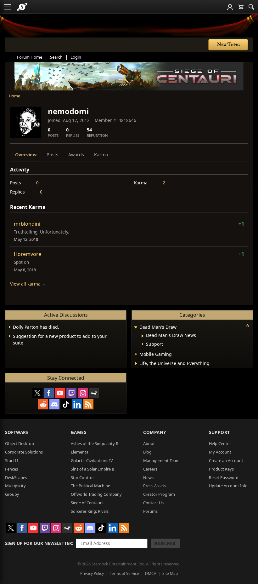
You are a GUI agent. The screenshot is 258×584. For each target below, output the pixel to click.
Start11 (12, 460)
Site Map (170, 573)
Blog (147, 452)
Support (219, 432)
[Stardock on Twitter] (37, 393)
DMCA (150, 573)
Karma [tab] (101, 155)
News (148, 477)
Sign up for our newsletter (38, 543)
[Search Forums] (251, 7)
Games (79, 432)
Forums (150, 511)
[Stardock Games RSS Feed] (88, 404)
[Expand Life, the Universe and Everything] (136, 363)
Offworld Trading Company (96, 494)
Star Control (82, 477)
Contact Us (153, 503)
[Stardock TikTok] (65, 404)
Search (56, 57)
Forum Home (29, 57)
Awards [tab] (76, 155)
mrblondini (27, 223)
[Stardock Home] (22, 7)
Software (17, 432)
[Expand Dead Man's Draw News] (143, 336)
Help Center (220, 443)
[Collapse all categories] (247, 325)
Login (75, 57)
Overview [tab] (25, 155)
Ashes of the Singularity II (94, 443)
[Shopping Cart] (240, 7)
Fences (11, 469)
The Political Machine (90, 486)
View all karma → (28, 284)
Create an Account (226, 460)
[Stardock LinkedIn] (77, 404)
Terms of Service (124, 573)
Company (154, 432)
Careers (150, 469)
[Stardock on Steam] (94, 393)
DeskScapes (16, 477)
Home (14, 96)
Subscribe (165, 543)
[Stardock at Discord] (54, 404)
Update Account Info (228, 486)
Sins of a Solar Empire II (92, 469)
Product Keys (221, 469)
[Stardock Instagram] (82, 393)
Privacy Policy (92, 573)
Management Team (161, 460)
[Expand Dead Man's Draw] (135, 328)
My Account (220, 452)
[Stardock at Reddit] (43, 404)
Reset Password (223, 477)
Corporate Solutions (24, 452)
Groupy (12, 494)
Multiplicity (15, 486)
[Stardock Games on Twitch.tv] (71, 393)
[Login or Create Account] (230, 7)
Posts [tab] (52, 155)
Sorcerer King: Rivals (90, 511)
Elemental (80, 452)
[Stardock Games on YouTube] (60, 393)
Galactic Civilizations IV (92, 460)
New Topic (228, 45)
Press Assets (154, 486)
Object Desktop (19, 443)
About (149, 443)
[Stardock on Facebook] (48, 393)
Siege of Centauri (87, 503)
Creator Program (159, 494)
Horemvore (27, 254)
